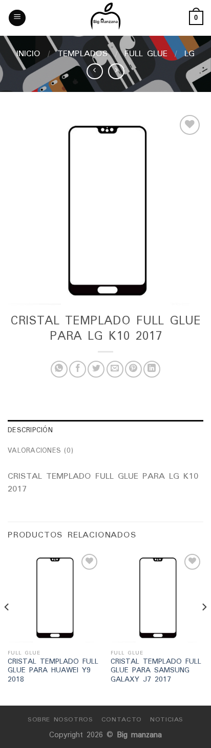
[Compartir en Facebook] (77, 369)
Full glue (145, 53)
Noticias (166, 719)
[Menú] (17, 18)
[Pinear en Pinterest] (133, 369)
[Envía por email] (115, 369)
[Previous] (7, 627)
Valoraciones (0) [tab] (40, 450)
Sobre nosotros (60, 719)
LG (189, 53)
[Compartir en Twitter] (96, 369)
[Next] (204, 627)
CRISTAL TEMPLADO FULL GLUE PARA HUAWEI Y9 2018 (53, 670)
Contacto (121, 719)
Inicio (28, 53)
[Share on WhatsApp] (59, 369)
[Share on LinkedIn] (151, 369)
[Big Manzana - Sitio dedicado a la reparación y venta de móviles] (105, 18)
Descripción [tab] (30, 430)
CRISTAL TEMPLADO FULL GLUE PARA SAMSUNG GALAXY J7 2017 (156, 670)
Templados (82, 53)
